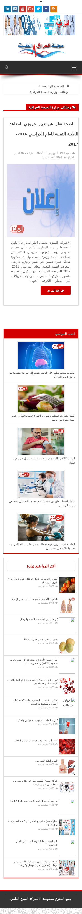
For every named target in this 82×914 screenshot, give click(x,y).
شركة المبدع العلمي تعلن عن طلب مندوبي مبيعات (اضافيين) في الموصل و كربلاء (36, 865)
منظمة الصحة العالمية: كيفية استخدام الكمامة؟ (34, 803)
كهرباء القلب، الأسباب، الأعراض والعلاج (38, 722)
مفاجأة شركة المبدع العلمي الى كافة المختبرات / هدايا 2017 (33, 825)
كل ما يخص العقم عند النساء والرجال (39, 621)
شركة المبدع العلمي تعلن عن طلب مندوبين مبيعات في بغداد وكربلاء (35, 784)
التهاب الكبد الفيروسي (46, 762)
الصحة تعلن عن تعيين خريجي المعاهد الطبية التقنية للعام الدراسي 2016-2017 (44, 134)
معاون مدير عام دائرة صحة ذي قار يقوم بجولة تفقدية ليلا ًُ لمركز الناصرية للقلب (34, 663)
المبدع (67, 153)
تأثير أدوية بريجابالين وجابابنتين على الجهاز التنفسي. (37, 845)
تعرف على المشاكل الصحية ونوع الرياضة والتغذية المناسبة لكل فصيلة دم (32, 683)
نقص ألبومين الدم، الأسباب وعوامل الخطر (36, 742)
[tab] (41, 566)
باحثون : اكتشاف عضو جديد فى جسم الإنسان (34, 601)
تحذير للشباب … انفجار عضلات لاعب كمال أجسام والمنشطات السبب (35, 704)
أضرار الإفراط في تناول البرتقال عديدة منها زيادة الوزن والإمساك (33, 582)
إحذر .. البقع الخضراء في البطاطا (41, 641)
